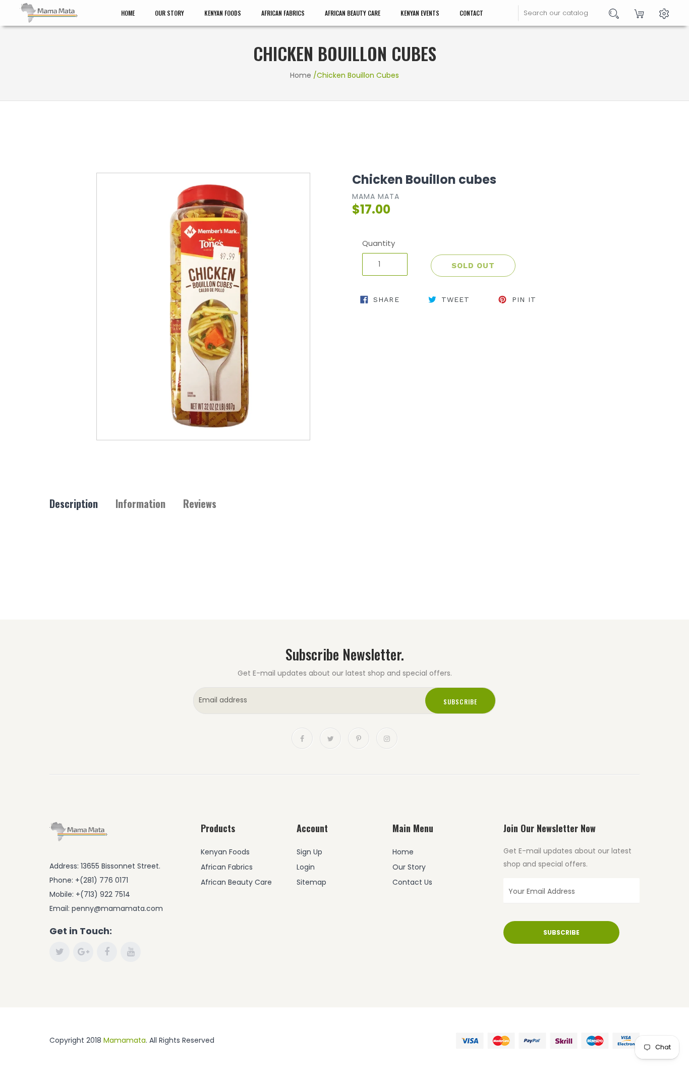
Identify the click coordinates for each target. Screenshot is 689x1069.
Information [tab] (140, 503)
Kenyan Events (419, 13)
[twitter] (330, 738)
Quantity (378, 243)
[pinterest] (358, 738)
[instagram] (386, 738)
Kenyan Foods (222, 13)
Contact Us (412, 882)
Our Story (169, 13)
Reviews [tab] (199, 503)
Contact (471, 13)
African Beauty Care (352, 13)
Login (306, 867)
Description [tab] (73, 503)
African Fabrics (283, 13)
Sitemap (311, 882)
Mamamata (124, 1040)
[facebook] (302, 738)
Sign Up (309, 852)
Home (128, 13)
